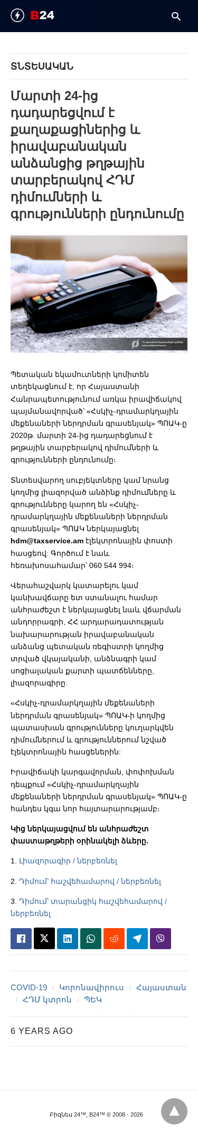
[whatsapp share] (90, 938)
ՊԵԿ (93, 999)
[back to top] (174, 1111)
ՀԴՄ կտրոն (47, 999)
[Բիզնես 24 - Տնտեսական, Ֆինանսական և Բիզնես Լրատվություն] (51, 15)
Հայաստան (161, 987)
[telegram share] (137, 938)
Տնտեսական (42, 66)
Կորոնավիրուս (91, 987)
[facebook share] (21, 938)
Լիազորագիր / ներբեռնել (68, 861)
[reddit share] (114, 938)
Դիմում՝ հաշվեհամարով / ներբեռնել (90, 881)
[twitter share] (44, 938)
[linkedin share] (67, 938)
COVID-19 (29, 987)
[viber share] (160, 938)
